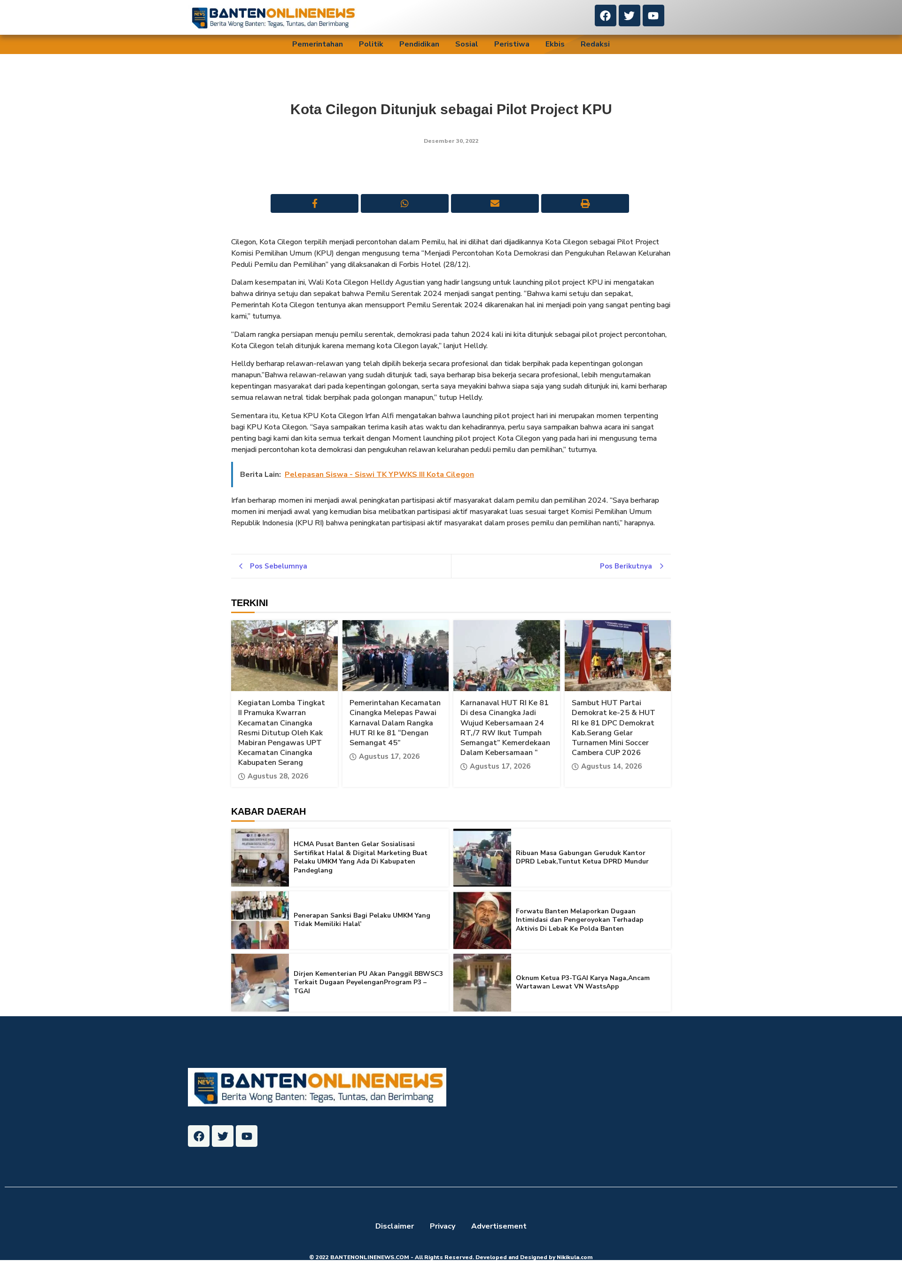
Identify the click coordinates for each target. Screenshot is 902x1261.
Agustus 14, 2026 (611, 766)
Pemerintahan (317, 44)
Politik (371, 44)
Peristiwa (511, 44)
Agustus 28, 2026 (278, 776)
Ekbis (555, 44)
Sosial (466, 44)
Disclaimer (394, 1226)
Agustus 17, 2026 (389, 756)
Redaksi (595, 44)
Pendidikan (419, 44)
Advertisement (499, 1226)
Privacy (442, 1226)
